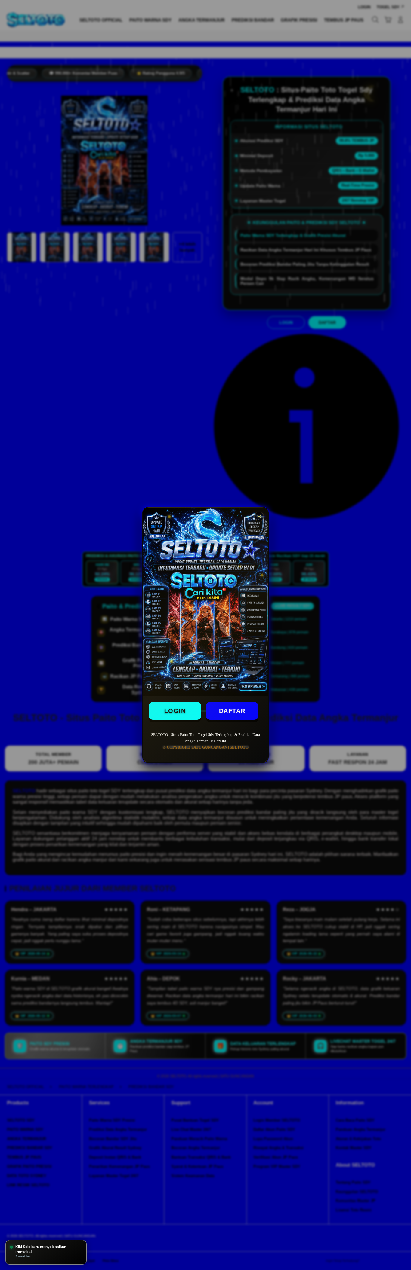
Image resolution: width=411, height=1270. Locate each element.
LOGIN (175, 710)
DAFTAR (232, 710)
